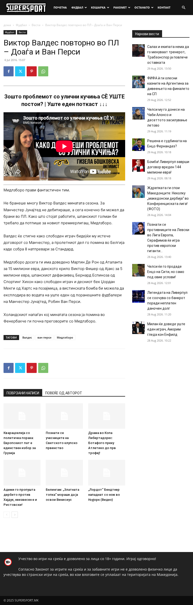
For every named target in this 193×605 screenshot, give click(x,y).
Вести (36, 25)
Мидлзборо (65, 337)
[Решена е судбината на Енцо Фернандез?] (138, 144)
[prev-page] (7, 515)
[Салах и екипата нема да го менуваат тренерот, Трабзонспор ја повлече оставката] (138, 50)
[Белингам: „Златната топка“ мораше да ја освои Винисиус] (64, 472)
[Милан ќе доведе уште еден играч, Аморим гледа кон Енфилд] (138, 327)
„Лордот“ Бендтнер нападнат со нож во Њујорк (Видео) (104, 495)
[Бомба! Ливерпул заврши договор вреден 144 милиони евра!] (138, 165)
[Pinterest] (32, 71)
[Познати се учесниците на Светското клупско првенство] (64, 416)
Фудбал (77, 7)
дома (7, 25)
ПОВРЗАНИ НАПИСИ (23, 393)
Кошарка (98, 7)
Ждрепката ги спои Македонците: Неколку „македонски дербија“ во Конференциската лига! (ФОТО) (168, 198)
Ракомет (120, 7)
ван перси (44, 337)
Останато (142, 7)
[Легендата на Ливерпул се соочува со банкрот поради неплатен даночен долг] (138, 296)
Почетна (60, 7)
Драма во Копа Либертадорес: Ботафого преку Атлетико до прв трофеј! (102, 443)
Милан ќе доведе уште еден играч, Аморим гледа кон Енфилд (166, 329)
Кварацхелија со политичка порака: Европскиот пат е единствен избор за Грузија (20, 443)
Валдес (27, 337)
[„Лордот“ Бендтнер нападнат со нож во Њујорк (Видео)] (106, 472)
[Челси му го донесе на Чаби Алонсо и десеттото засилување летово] (138, 113)
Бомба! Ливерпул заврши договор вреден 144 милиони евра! (168, 167)
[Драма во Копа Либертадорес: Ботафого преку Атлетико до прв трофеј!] (106, 416)
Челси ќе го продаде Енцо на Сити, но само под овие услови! (165, 271)
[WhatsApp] (43, 71)
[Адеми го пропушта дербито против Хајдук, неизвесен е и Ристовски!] (22, 472)
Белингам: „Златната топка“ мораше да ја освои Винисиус (62, 495)
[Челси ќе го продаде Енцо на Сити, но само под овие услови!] (138, 270)
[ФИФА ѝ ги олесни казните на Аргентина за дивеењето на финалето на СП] (138, 82)
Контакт (164, 7)
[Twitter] (20, 71)
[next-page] (15, 515)
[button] (183, 7)
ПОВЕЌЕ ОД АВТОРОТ (63, 393)
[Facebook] (9, 71)
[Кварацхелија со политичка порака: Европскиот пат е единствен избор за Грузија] (22, 416)
